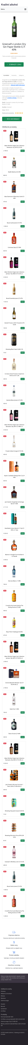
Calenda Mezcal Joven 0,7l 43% (14, 400)
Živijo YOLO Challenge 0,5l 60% (14, 632)
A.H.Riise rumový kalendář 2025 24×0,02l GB (13, 1019)
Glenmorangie (5, 1000)
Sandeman (4, 1008)
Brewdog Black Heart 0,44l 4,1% (14, 349)
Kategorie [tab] (21, 75)
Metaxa (3, 996)
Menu (3, 9)
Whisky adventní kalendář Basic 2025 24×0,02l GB (13, 1024)
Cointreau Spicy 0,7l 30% (14, 247)
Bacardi (3, 1006)
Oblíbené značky (6, 989)
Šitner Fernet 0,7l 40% (14, 733)
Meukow (3, 998)
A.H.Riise (3, 1011)
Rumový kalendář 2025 (7, 1017)
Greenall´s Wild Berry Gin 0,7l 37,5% (14, 862)
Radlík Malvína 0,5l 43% (14, 172)
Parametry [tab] (14, 75)
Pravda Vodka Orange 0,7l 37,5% (14, 451)
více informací (13, 119)
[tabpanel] (14, 97)
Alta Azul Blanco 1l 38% (14, 581)
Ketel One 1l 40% (14, 709)
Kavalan (3, 1004)
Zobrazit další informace (18, 85)
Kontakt (3, 1034)
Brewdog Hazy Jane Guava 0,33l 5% (14, 811)
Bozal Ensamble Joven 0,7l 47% (14, 298)
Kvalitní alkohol (9, 1032)
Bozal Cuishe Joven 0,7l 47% (14, 223)
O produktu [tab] (6, 75)
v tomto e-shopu (12, 98)
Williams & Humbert (6, 993)
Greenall (14, 58)
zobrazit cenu (15, 64)
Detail (22, 150)
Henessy (3, 991)
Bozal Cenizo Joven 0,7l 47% (14, 886)
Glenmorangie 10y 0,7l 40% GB (9, 1021)
